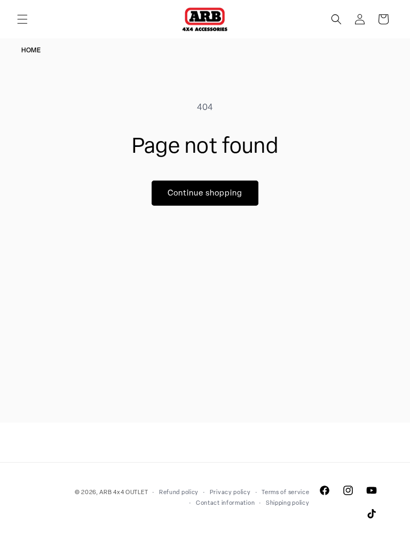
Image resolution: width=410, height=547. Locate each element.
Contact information (225, 502)
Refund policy (179, 492)
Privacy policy (230, 492)
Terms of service (285, 492)
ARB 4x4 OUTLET (123, 492)
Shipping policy (288, 502)
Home (31, 50)
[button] (22, 19)
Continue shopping (205, 192)
